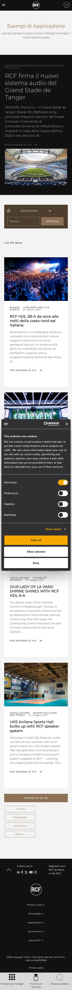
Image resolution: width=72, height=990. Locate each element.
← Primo (20, 809)
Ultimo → (20, 834)
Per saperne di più (18, 145)
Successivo (20, 825)
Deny (36, 563)
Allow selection (36, 551)
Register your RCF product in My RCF (57, 870)
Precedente (20, 817)
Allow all (36, 540)
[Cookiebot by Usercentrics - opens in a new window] (44, 424)
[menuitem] (36, 968)
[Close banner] (67, 424)
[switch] (63, 493)
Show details (53, 529)
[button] (36, 798)
